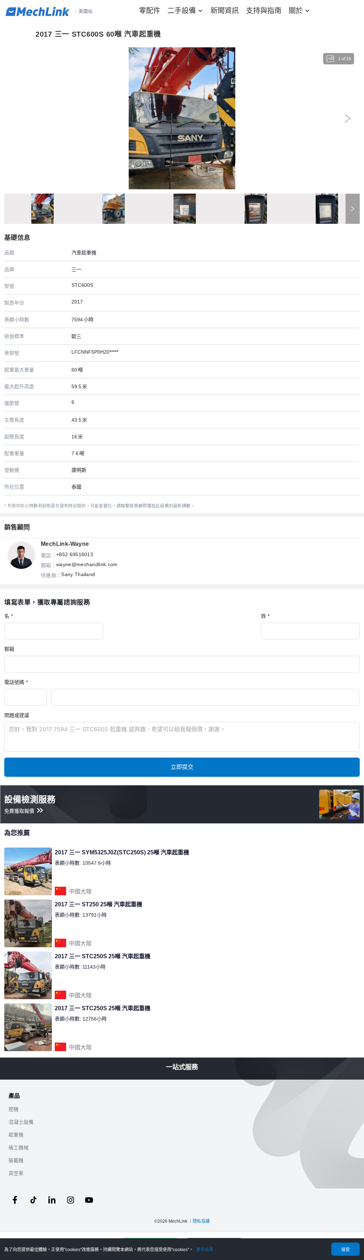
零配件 (149, 11)
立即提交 (182, 766)
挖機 (13, 1109)
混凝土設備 (21, 1122)
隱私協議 (201, 1221)
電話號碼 (14, 682)
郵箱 (9, 649)
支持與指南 (264, 11)
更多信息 (204, 1249)
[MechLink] (38, 11)
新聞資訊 (224, 11)
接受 (345, 1249)
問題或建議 (16, 715)
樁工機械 (18, 1147)
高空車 (16, 1173)
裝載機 (16, 1160)
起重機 (16, 1135)
